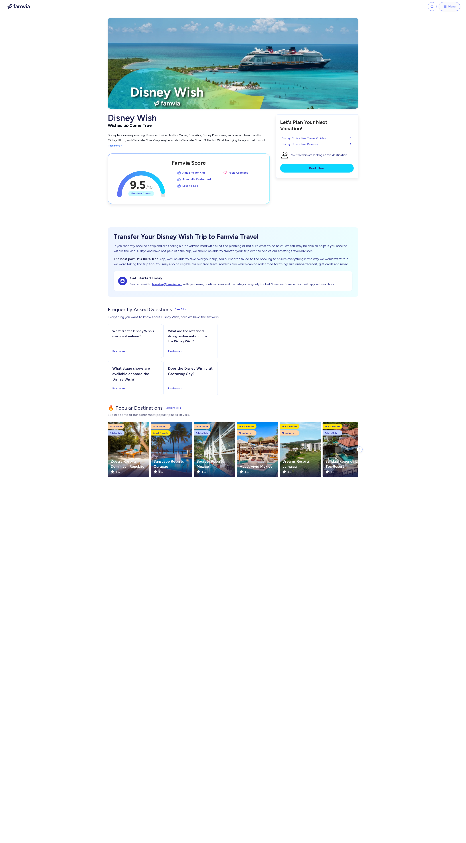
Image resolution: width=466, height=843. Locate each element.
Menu (452, 6)
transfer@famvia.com (167, 284)
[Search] (432, 6)
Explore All (173, 408)
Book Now (317, 168)
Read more (114, 145)
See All (180, 309)
